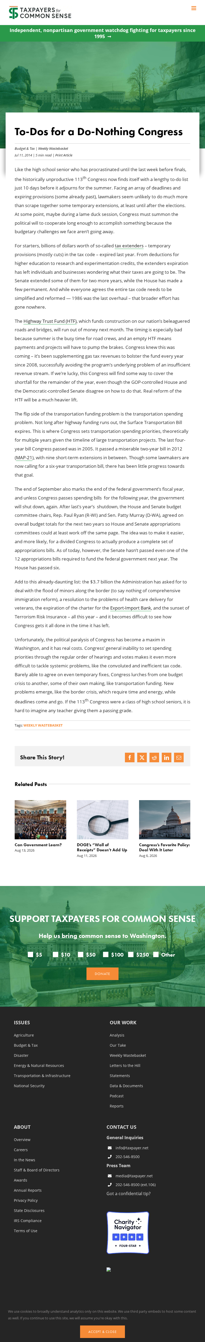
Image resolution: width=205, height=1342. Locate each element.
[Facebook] (130, 757)
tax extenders (129, 246)
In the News (24, 1160)
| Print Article (62, 155)
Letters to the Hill (125, 1065)
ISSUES (22, 1023)
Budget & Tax (25, 148)
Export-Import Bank (130, 608)
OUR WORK (123, 1023)
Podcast (117, 1096)
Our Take (118, 1045)
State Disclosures (29, 1210)
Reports (117, 1106)
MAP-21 (24, 457)
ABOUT (22, 1127)
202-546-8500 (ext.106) (136, 1184)
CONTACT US (121, 1127)
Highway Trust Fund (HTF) (50, 321)
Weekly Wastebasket (53, 148)
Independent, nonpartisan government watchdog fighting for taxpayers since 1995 (103, 33)
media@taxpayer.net (134, 1175)
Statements (120, 1075)
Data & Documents (126, 1085)
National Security (29, 1085)
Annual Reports (28, 1190)
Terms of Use (25, 1230)
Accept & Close (102, 1332)
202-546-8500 (128, 1156)
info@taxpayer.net (132, 1147)
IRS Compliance (28, 1220)
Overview (22, 1139)
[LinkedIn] (166, 757)
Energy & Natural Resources (39, 1065)
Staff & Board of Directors (37, 1170)
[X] (142, 757)
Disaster (21, 1055)
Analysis (117, 1035)
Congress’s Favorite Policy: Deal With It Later (164, 847)
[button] (19, 829)
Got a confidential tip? (129, 1193)
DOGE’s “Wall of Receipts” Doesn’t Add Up (102, 847)
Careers (21, 1149)
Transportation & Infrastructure (42, 1075)
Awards (20, 1180)
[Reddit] (154, 757)
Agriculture (24, 1035)
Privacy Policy (26, 1200)
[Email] (179, 757)
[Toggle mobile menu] (194, 8)
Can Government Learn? (38, 844)
